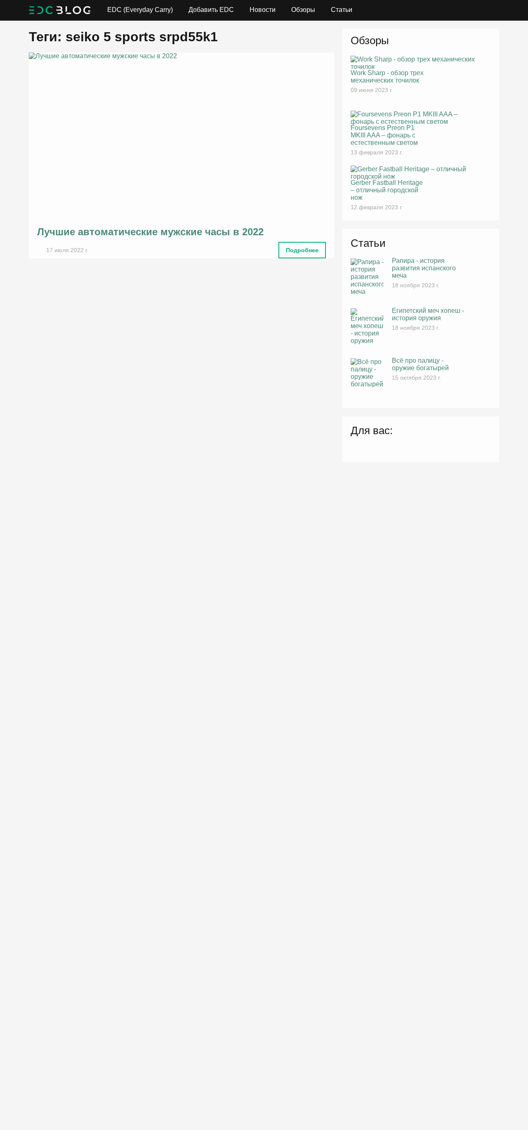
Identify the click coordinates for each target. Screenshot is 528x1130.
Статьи (341, 9)
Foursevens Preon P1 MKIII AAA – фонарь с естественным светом (384, 135)
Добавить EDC (211, 9)
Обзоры (303, 9)
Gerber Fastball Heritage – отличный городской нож (387, 190)
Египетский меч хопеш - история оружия (428, 314)
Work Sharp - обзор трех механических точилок (387, 76)
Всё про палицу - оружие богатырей (420, 364)
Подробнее (302, 250)
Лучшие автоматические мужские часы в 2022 (150, 231)
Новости (263, 9)
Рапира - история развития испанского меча (424, 268)
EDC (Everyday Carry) (140, 9)
